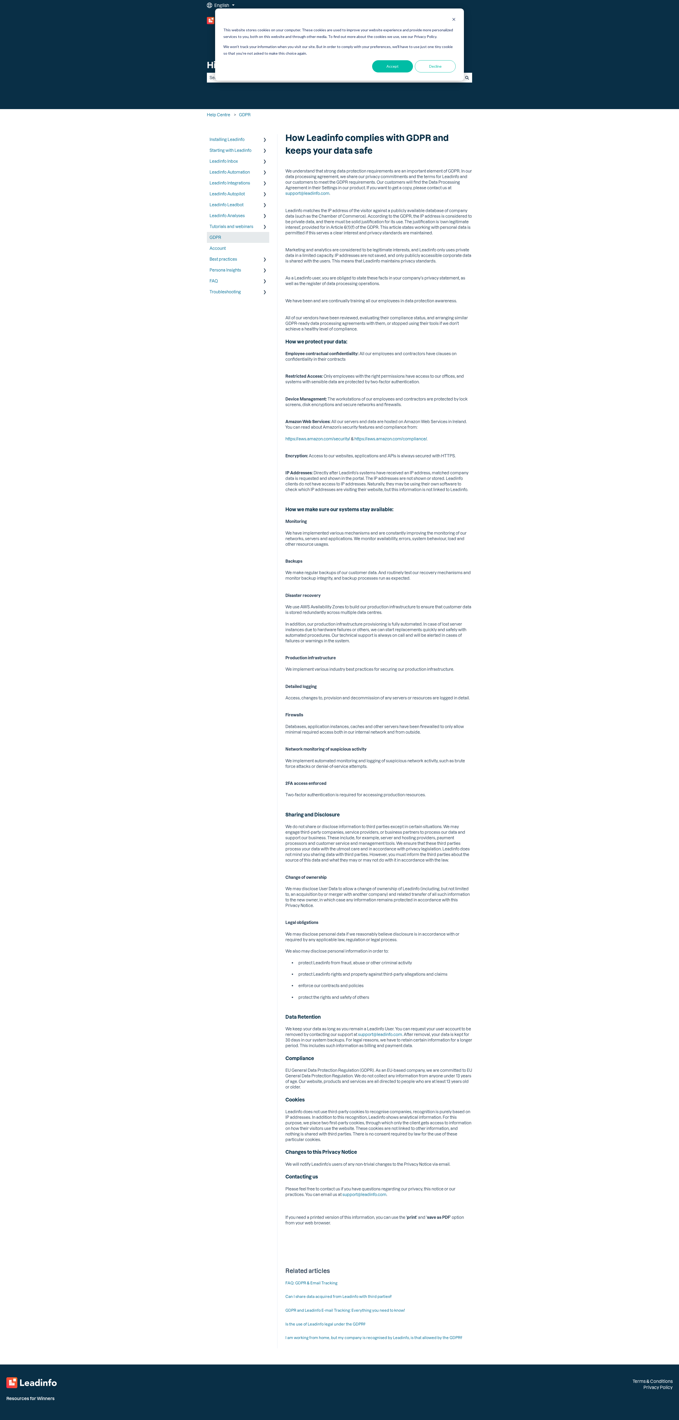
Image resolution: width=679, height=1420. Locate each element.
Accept (392, 66)
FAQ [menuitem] (214, 280)
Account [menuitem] (218, 248)
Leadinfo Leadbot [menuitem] (226, 204)
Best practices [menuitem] (223, 259)
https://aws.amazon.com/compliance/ (390, 438)
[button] (265, 140)
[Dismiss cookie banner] (454, 20)
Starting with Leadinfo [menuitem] (230, 150)
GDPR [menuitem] (215, 237)
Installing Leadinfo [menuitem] (227, 139)
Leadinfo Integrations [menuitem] (230, 182)
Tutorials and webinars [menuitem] (231, 226)
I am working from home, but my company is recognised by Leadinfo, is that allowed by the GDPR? (373, 1337)
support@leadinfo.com (307, 193)
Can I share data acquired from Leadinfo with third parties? (338, 1296)
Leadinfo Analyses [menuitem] (227, 215)
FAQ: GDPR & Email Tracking (311, 1283)
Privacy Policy (658, 1387)
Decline (435, 66)
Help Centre (218, 114)
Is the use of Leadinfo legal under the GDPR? (325, 1324)
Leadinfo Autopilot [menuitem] (227, 193)
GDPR (245, 114)
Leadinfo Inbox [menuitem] (224, 161)
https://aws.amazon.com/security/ (317, 438)
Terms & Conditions (653, 1381)
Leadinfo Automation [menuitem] (230, 172)
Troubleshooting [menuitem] (225, 291)
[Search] (467, 78)
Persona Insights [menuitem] (225, 270)
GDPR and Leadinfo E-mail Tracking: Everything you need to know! (345, 1310)
